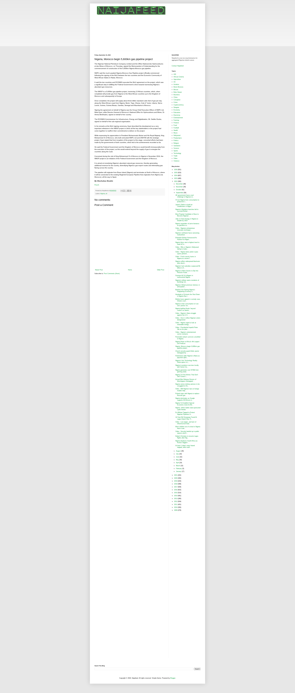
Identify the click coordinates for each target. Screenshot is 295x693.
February (179, 468)
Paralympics (178, 138)
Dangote (176, 107)
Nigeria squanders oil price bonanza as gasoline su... (187, 224)
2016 (176, 490)
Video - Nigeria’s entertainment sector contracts (185, 333)
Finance (176, 123)
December (179, 184)
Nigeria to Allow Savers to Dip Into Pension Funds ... (186, 271)
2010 (176, 507)
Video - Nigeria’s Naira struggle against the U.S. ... (185, 314)
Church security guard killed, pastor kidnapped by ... (187, 352)
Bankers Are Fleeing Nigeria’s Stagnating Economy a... (185, 290)
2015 (176, 493)
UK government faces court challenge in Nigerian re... (184, 196)
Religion (176, 143)
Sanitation (177, 146)
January (179, 471)
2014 (176, 495)
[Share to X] (126, 191)
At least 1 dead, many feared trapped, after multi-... (185, 446)
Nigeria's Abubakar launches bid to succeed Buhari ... (186, 210)
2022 (176, 181)
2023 (176, 178)
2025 (176, 172)
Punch (96, 185)
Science (176, 148)
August (178, 451)
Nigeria (102, 193)
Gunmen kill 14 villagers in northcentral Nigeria (184, 276)
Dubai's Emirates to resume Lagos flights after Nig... (186, 437)
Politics (176, 140)
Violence (176, 161)
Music (176, 133)
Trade (175, 156)
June (178, 457)
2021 (176, 475)
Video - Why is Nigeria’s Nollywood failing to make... (187, 248)
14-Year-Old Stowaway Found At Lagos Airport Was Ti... (186, 418)
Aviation (176, 84)
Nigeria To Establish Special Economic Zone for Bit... (184, 404)
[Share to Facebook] (128, 191)
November (179, 187)
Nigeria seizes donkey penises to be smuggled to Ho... (187, 385)
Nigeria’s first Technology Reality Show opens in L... (186, 361)
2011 (176, 504)
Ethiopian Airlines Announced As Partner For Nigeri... (186, 238)
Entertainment (178, 117)
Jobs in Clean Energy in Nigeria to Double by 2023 (186, 220)
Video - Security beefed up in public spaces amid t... (187, 432)
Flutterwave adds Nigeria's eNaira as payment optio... (187, 356)
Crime (175, 102)
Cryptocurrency (179, 105)
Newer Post (99, 270)
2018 (176, 484)
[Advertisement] (147, 33)
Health (176, 130)
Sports (176, 151)
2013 (176, 498)
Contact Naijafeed (178, 66)
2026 (176, 169)
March (178, 465)
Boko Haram (178, 92)
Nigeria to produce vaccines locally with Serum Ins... (187, 366)
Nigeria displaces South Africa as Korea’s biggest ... (186, 442)
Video (175, 158)
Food (175, 125)
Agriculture (177, 79)
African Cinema (179, 77)
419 (175, 74)
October (179, 189)
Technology (177, 153)
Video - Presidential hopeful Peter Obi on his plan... (186, 328)
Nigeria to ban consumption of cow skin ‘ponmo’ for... (186, 304)
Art (175, 82)
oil (106, 193)
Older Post (160, 270)
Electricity (177, 115)
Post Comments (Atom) (112, 273)
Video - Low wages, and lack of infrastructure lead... (185, 423)
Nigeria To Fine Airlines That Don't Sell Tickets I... (186, 375)
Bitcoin (176, 89)
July (177, 454)
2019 (176, 481)
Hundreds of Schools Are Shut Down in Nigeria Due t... (187, 295)
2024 (176, 175)
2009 (176, 510)
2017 (176, 487)
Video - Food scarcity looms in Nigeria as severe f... (185, 257)
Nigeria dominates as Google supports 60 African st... (185, 399)
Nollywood (177, 135)
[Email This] (122, 191)
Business (177, 95)
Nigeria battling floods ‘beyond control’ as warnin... (185, 309)
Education (177, 112)
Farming (176, 120)
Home (130, 270)
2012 (176, 501)
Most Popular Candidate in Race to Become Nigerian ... (187, 215)
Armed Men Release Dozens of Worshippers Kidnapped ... (185, 380)
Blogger (172, 678)
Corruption (177, 100)
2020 (176, 478)
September (180, 193)
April (177, 463)
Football (176, 128)
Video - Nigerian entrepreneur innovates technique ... (185, 229)
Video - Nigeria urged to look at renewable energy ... (185, 323)
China (175, 97)
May (177, 460)
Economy (177, 110)
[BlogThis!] (124, 191)
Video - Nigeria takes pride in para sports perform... (186, 253)
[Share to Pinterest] (130, 191)
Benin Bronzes (178, 87)
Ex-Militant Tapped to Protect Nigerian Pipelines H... (185, 413)
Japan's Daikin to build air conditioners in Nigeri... (183, 205)
